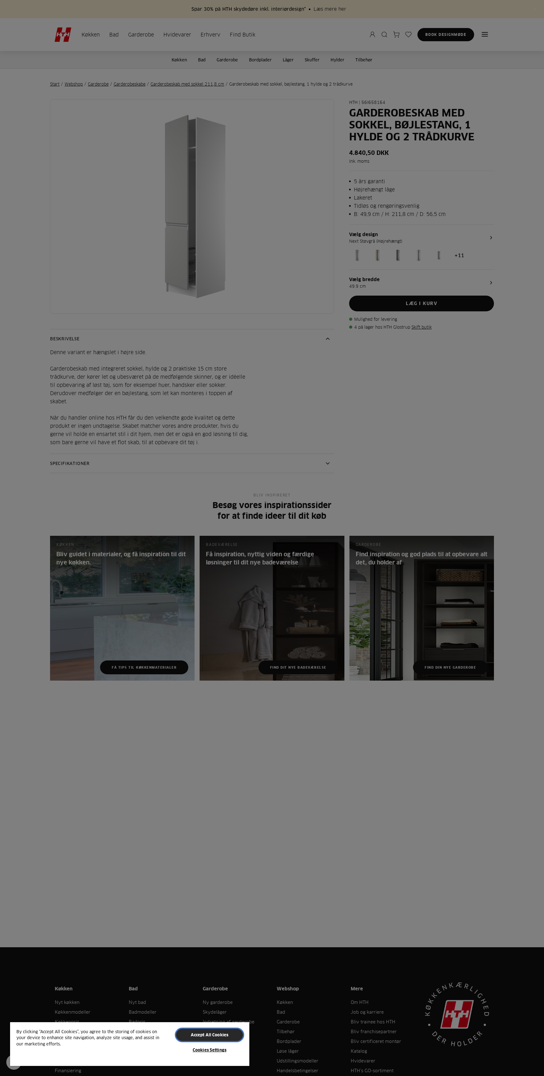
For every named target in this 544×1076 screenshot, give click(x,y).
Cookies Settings (209, 1049)
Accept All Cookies (209, 1034)
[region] (129, 1044)
